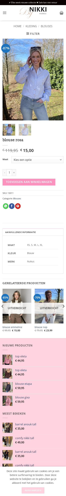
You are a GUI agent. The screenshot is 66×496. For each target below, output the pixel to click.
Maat (5, 159)
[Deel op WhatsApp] (5, 206)
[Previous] (8, 79)
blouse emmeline (12, 327)
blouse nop (41, 327)
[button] (5, 13)
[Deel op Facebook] (12, 206)
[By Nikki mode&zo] (33, 12)
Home (17, 26)
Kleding (31, 26)
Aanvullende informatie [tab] (20, 232)
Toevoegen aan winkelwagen (29, 182)
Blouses (46, 26)
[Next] (58, 79)
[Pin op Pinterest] (18, 206)
